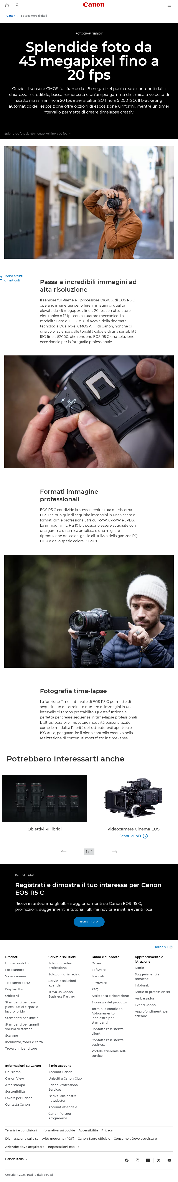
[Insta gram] (137, 1160)
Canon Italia (15, 1159)
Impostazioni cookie (63, 1147)
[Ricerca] (17, 5)
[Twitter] (158, 1160)
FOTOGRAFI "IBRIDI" (89, 33)
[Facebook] (127, 1160)
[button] (63, 851)
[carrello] (6, 5)
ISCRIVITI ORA (24, 874)
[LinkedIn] (148, 1160)
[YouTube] (169, 1160)
